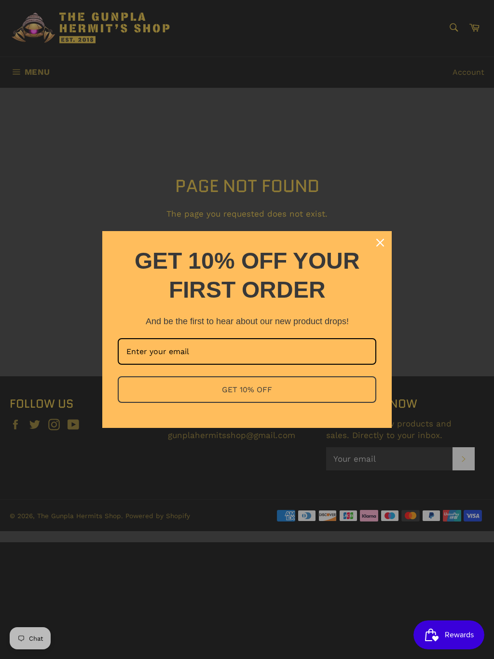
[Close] (380, 242)
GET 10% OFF (247, 389)
